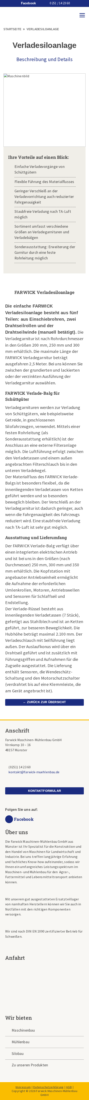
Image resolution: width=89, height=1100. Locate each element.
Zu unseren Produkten (30, 1065)
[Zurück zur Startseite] (8, 15)
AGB (69, 1087)
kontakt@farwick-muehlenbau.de (33, 772)
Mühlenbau (20, 1042)
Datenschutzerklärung (48, 1087)
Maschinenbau (23, 1030)
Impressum (23, 1087)
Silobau (18, 1053)
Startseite (12, 29)
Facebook (28, 3)
